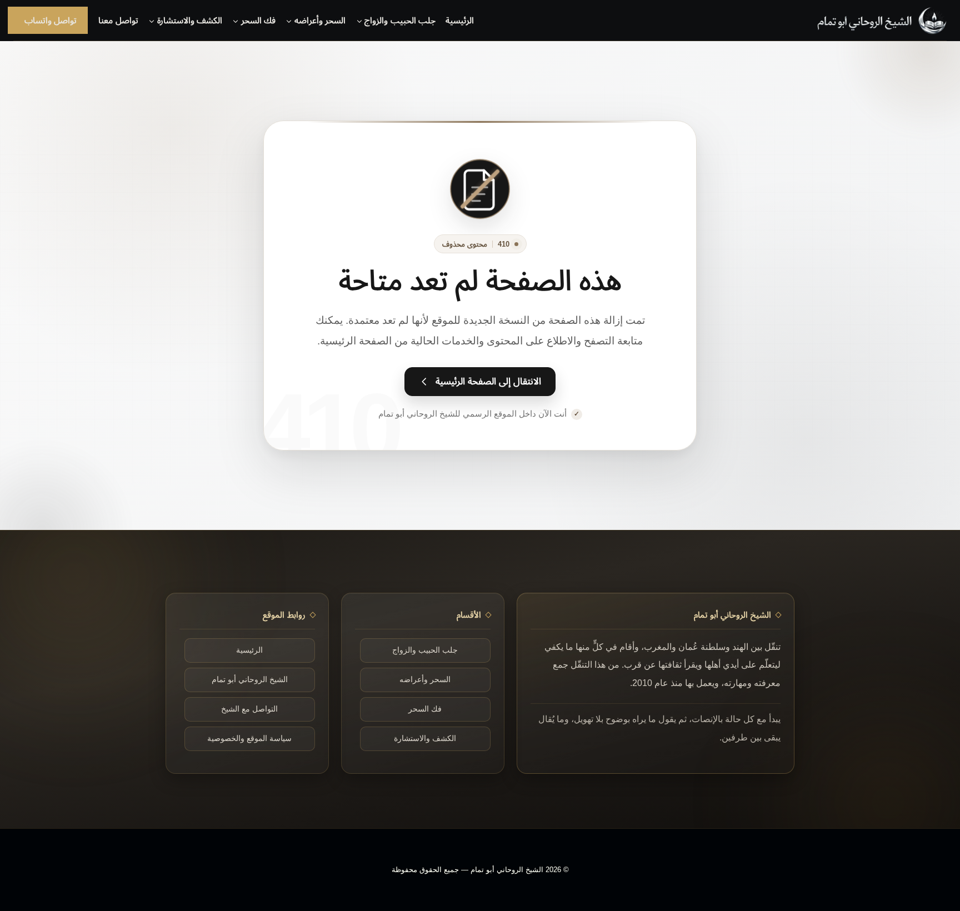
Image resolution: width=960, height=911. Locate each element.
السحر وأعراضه (425, 679)
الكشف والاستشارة (425, 738)
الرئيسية (460, 20)
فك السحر (425, 709)
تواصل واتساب (50, 20)
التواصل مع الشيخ (249, 709)
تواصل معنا (118, 20)
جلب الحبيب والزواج (425, 650)
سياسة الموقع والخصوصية (249, 738)
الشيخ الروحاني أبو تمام (250, 679)
